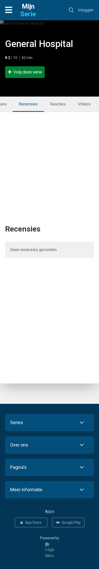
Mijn (28, 10)
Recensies (28, 104)
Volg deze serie (27, 72)
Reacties (58, 104)
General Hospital (39, 44)
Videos (84, 104)
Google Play (71, 522)
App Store (33, 522)
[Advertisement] (49, 161)
